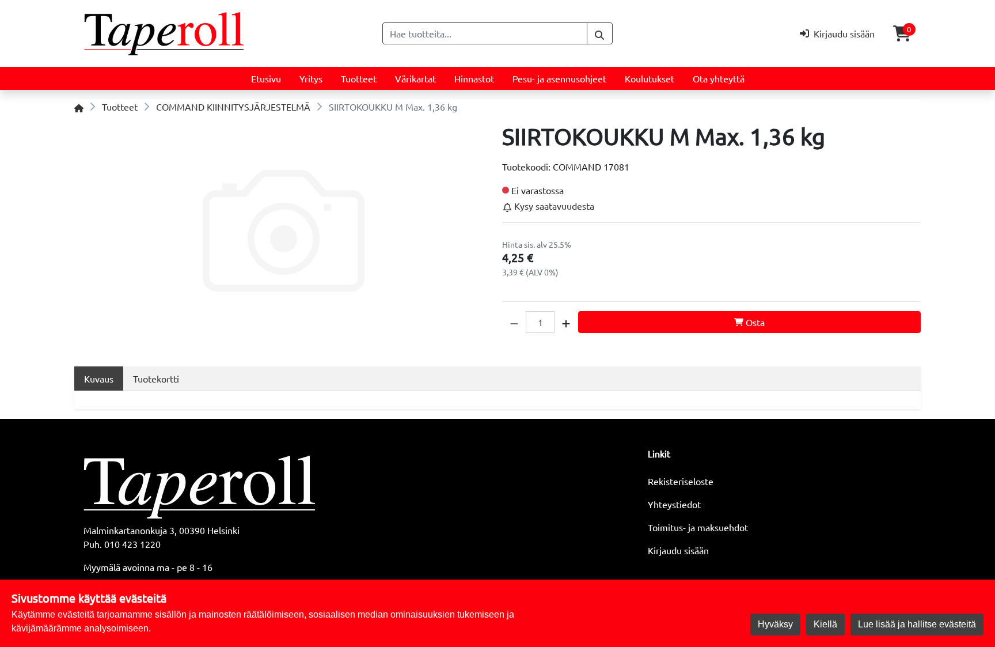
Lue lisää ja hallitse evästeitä (917, 624)
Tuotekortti (156, 378)
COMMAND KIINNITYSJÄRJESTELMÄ (233, 106)
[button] (514, 322)
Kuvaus (98, 378)
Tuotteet (359, 78)
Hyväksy (775, 624)
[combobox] (484, 33)
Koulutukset (649, 78)
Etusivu (266, 78)
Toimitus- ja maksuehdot (698, 527)
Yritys (310, 78)
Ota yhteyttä (719, 78)
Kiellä (825, 624)
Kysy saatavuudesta (553, 205)
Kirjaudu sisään (678, 550)
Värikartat (415, 78)
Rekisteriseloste (680, 481)
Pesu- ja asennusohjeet (559, 78)
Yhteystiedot (674, 504)
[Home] (78, 106)
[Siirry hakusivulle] (600, 33)
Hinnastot (474, 78)
